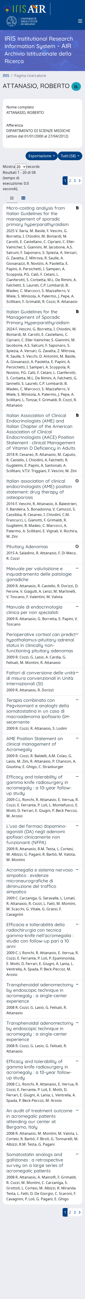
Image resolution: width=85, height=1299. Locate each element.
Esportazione (40, 155)
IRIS (6, 75)
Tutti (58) (69, 155)
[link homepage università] (22, 21)
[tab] (12, 198)
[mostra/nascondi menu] (80, 21)
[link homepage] (26, 9)
